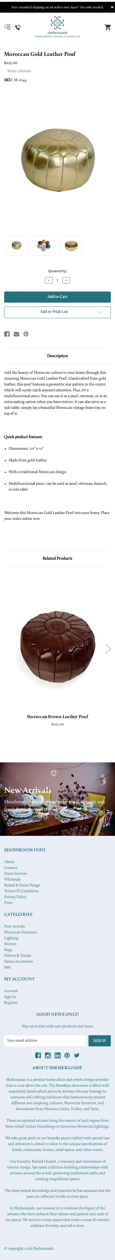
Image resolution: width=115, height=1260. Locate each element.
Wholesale (12, 880)
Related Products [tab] (57, 559)
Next (108, 648)
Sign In (10, 997)
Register (10, 1003)
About (9, 862)
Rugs (8, 950)
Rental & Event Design (22, 885)
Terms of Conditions (21, 891)
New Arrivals (14, 927)
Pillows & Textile (17, 956)
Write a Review (19, 71)
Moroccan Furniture (20, 932)
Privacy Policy (15, 897)
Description (57, 356)
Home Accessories (18, 962)
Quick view (57, 644)
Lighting (11, 938)
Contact (10, 868)
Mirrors (10, 944)
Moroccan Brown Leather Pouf (57, 717)
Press (8, 903)
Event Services (15, 874)
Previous (7, 648)
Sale (7, 967)
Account (11, 991)
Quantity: (57, 271)
